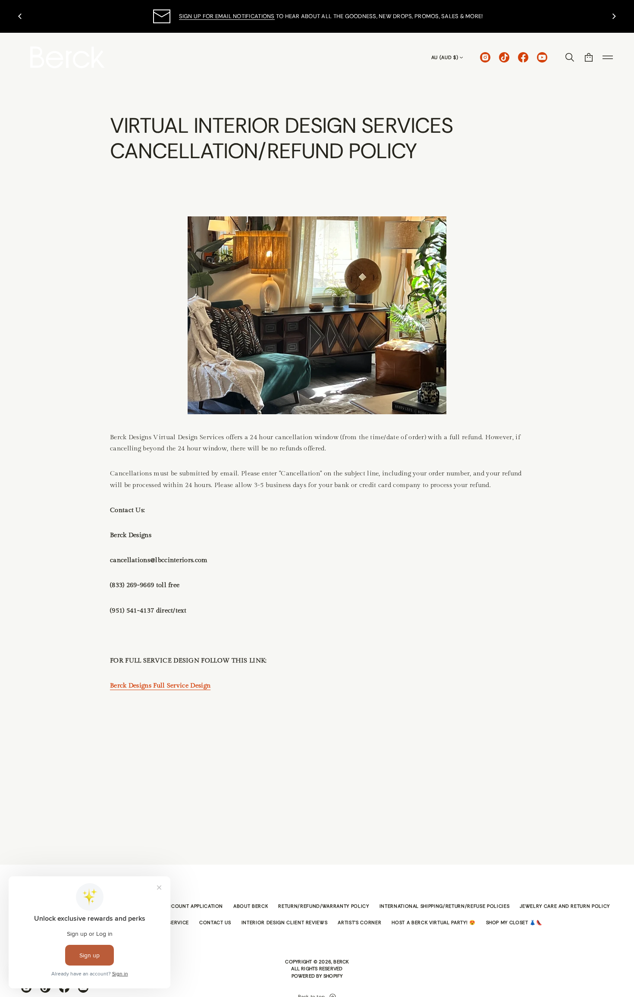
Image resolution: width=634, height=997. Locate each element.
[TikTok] (504, 57)
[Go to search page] (569, 57)
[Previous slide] (19, 16)
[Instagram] (485, 57)
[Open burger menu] (608, 57)
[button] (569, 57)
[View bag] (588, 57)
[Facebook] (523, 57)
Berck (340, 962)
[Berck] (67, 57)
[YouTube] (542, 57)
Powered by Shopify (317, 976)
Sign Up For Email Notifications (227, 16)
